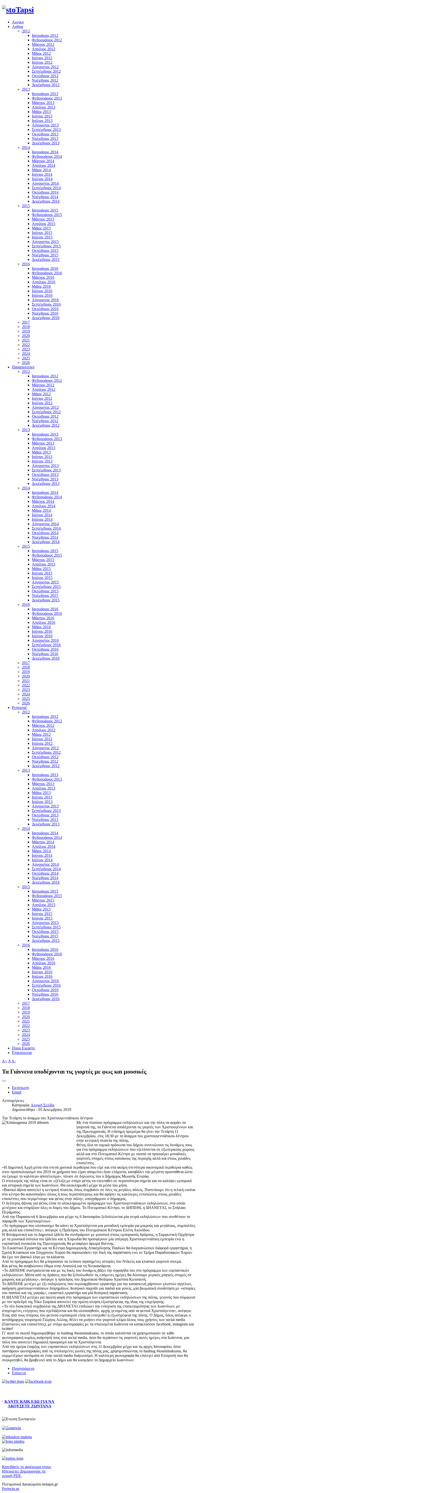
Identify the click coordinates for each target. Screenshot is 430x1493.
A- (13, 1061)
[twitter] (13, 1381)
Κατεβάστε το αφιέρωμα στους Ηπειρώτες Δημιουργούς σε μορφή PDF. (26, 1471)
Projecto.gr (10, 1489)
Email (16, 1092)
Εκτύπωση (20, 1088)
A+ (4, 1061)
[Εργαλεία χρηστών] (4, 1081)
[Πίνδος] (13, 1441)
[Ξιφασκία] (11, 1428)
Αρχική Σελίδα (42, 1105)
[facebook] (38, 1381)
